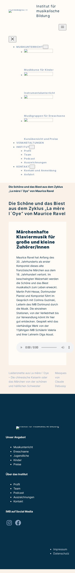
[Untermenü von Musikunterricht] (45, 47)
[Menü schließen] (12, 39)
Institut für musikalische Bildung (47, 11)
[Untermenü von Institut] (32, 147)
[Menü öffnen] (62, 27)
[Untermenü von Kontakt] (32, 167)
